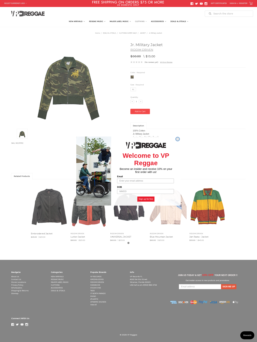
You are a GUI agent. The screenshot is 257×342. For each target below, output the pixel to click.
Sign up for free (146, 199)
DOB (119, 187)
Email (120, 176)
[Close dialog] (178, 139)
